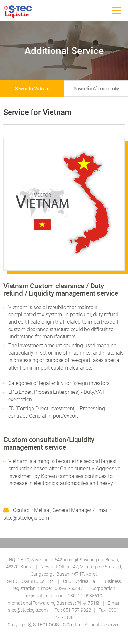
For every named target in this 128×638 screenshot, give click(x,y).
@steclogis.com (30, 518)
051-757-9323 (77, 610)
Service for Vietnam (32, 89)
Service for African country (96, 89)
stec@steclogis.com (27, 610)
